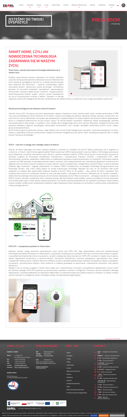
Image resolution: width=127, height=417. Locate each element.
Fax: (8, 363)
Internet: (10, 367)
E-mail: (9, 365)
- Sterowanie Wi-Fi (106, 361)
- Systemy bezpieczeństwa (108, 367)
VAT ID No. (39, 356)
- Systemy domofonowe (107, 378)
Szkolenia (102, 5)
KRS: (37, 360)
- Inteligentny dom (107, 369)
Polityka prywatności (73, 383)
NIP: (37, 352)
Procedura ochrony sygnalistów (77, 393)
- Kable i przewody (105, 372)
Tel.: (8, 359)
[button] (70, 73)
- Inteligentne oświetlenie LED (108, 352)
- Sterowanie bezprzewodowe (105, 363)
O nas (46, 5)
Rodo (68, 386)
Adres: (9, 355)
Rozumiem (94, 415)
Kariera (92, 5)
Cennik (65, 5)
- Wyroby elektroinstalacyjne (104, 397)
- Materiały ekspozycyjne (107, 395)
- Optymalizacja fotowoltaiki (107, 381)
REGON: (38, 354)
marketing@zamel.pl (20, 365)
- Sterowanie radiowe (106, 392)
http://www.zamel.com (21, 367)
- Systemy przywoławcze (108, 387)
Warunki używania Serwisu (75, 390)
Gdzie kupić (56, 5)
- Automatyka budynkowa (107, 358)
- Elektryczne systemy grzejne (107, 375)
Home (21, 5)
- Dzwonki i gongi (105, 390)
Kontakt (111, 5)
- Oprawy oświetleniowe (108, 356)
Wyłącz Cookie (103, 415)
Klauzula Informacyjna (117, 415)
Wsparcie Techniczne (79, 5)
